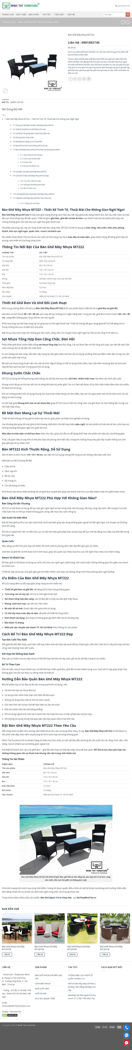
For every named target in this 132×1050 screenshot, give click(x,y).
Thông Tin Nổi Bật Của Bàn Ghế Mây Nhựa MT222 (34, 125)
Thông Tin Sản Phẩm (32, 203)
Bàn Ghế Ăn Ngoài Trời (111, 52)
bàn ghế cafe (110, 59)
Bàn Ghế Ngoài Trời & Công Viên (56, 897)
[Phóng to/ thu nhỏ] (9, 1034)
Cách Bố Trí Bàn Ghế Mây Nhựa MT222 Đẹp (32, 175)
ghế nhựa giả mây (86, 70)
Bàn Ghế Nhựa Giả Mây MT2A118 (111, 948)
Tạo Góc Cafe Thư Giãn (32, 181)
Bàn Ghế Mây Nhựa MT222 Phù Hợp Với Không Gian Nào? (38, 149)
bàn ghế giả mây (86, 62)
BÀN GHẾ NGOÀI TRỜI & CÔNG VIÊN (38, 22)
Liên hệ (71, 14)
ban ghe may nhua (100, 62)
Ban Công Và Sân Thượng (33, 155)
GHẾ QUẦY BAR (42, 988)
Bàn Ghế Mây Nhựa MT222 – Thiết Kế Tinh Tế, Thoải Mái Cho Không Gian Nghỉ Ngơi (42, 119)
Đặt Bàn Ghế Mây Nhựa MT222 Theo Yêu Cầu (33, 198)
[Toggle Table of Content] (4, 115)
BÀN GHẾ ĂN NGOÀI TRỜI (94, 59)
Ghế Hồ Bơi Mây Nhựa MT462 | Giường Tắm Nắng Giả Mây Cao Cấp (82, 986)
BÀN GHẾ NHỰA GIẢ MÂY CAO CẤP (89, 52)
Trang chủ (9, 22)
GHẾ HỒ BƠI (41, 993)
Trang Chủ (8, 14)
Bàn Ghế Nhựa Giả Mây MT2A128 (46, 948)
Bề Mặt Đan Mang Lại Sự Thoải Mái (29, 141)
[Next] (130, 937)
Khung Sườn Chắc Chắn (25, 137)
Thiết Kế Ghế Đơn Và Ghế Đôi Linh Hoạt (31, 129)
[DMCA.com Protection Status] (10, 1015)
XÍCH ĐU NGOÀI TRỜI (45, 998)
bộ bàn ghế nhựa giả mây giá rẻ (108, 67)
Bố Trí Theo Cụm (30, 188)
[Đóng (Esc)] (2, 1034)
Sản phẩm (33, 14)
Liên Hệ (7, 954)
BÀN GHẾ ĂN (79, 59)
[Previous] (2, 937)
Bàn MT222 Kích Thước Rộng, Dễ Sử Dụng (31, 145)
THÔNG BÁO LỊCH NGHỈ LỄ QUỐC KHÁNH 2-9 (80, 977)
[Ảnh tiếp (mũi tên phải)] (9, 1045)
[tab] (5, 102)
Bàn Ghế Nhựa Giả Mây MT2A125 (13, 948)
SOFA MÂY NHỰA (42, 983)
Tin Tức (46, 14)
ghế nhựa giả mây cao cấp (103, 70)
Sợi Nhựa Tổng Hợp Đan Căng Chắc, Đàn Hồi (33, 133)
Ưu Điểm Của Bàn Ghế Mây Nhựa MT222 (31, 171)
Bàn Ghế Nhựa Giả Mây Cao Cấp (103, 64)
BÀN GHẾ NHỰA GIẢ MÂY (80, 64)
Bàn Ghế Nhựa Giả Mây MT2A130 (78, 948)
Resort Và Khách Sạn (31, 166)
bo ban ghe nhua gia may (86, 67)
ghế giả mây (125, 67)
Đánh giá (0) (17, 102)
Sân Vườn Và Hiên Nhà (32, 159)
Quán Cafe (28, 162)
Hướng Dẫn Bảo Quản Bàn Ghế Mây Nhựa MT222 (35, 194)
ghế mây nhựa (73, 70)
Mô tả (5, 102)
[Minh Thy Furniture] (21, 6)
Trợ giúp (59, 14)
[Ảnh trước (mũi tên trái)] (2, 1045)
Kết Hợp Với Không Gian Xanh (34, 185)
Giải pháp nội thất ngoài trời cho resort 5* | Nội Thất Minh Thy (82, 997)
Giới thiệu (21, 14)
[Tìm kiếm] (128, 14)
